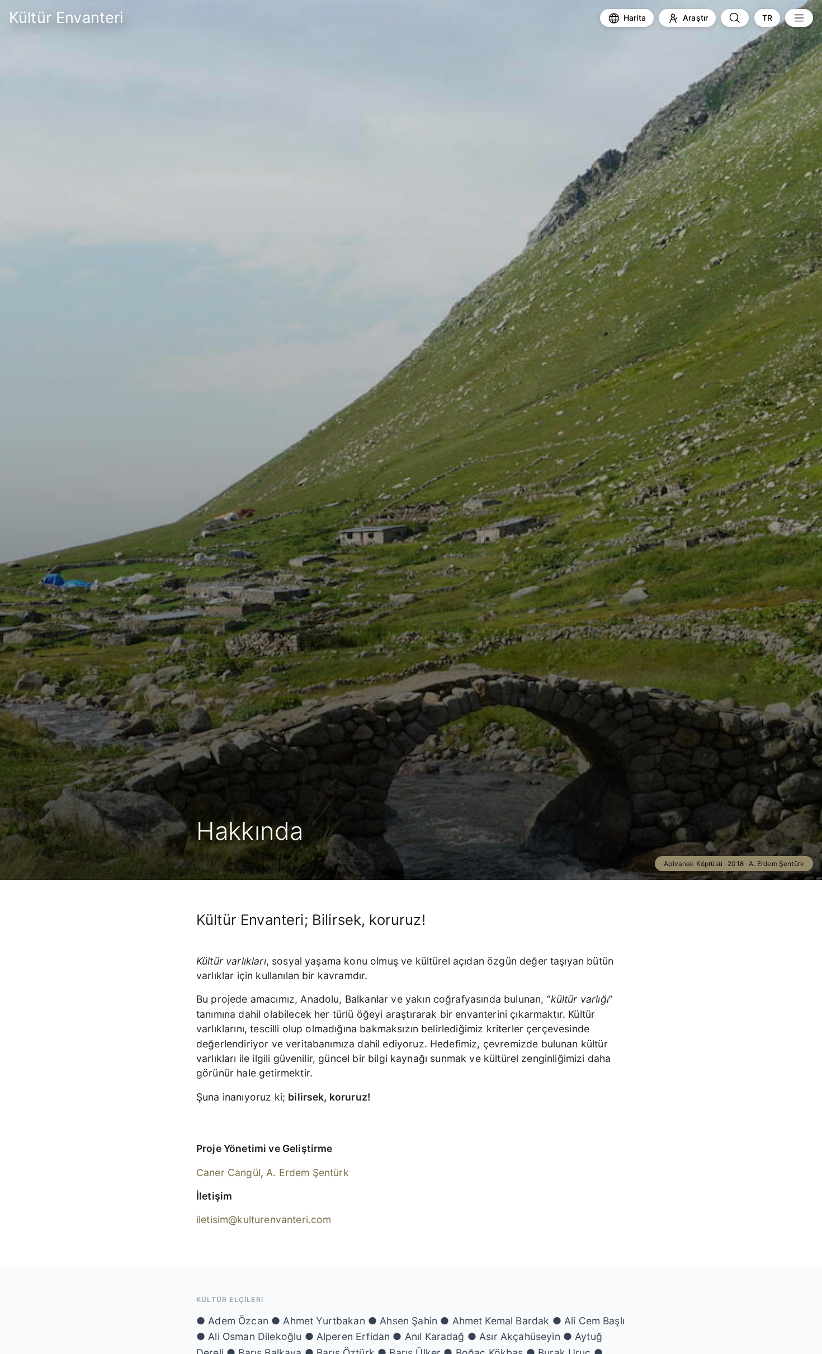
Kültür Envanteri (66, 17)
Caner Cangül (228, 1172)
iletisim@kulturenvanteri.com (263, 1219)
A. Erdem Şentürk (307, 1172)
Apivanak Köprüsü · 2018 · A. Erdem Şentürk (734, 863)
